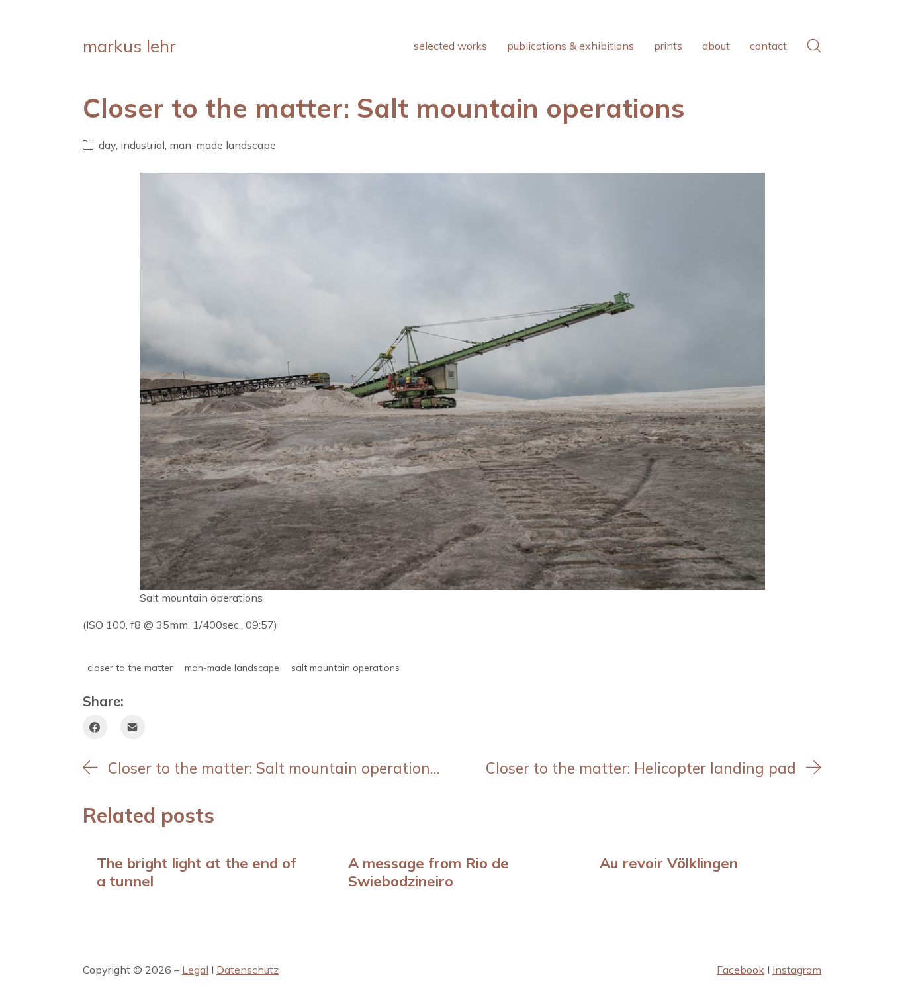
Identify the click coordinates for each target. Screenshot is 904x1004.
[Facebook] (95, 727)
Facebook (740, 969)
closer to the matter (130, 668)
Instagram (796, 969)
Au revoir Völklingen (669, 863)
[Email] (132, 727)
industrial (142, 145)
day (107, 145)
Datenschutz (247, 969)
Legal (195, 969)
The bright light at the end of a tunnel (196, 871)
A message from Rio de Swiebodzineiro (428, 871)
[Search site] (814, 45)
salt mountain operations (345, 668)
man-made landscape (222, 145)
